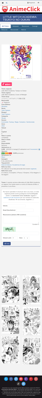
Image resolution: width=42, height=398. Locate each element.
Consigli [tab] (35, 26)
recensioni (34, 149)
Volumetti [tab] (16, 26)
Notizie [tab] (23, 29)
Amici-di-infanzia (6, 165)
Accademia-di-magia (18, 165)
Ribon (3, 157)
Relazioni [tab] (4, 29)
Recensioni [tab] (25, 26)
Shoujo (3, 118)
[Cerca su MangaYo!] (6, 84)
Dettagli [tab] (5, 26)
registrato (33, 169)
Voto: (21, 238)
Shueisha (4, 106)
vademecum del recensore (11, 197)
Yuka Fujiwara (5, 110)
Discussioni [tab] (14, 29)
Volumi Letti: (7, 238)
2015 (3, 126)
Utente (5, 205)
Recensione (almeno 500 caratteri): (14, 214)
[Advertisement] (21, 37)
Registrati (32, 2)
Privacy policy (32, 395)
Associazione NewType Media (9, 389)
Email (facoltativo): (9, 210)
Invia (7, 243)
